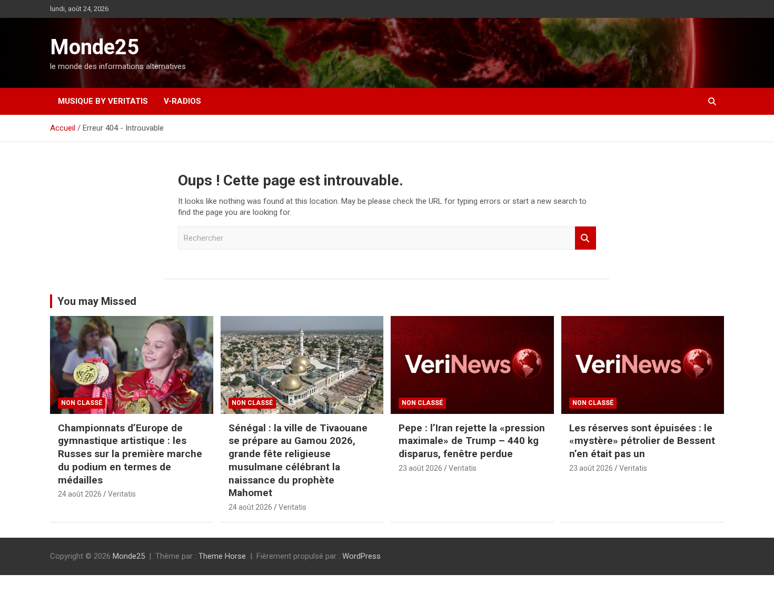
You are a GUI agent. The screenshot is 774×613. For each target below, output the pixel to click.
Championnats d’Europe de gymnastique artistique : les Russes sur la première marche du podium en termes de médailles (130, 454)
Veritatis (122, 494)
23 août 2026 (420, 468)
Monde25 (94, 47)
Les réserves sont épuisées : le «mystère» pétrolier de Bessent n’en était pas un (642, 441)
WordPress (361, 556)
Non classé (81, 403)
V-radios (182, 101)
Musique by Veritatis (103, 101)
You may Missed (96, 301)
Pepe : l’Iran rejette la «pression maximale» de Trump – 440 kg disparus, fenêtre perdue (472, 441)
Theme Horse (222, 556)
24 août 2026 (80, 494)
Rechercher (585, 238)
